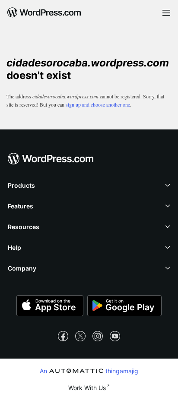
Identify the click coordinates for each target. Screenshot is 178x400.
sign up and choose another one (98, 104)
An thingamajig (89, 371)
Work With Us (87, 387)
